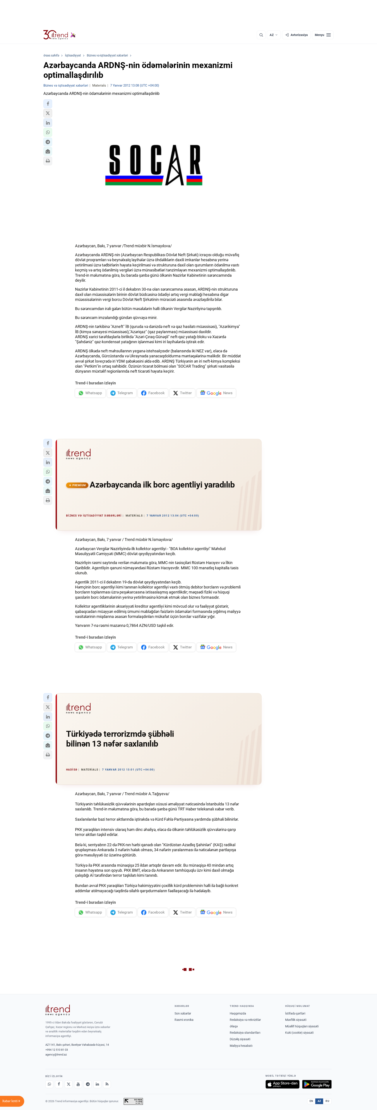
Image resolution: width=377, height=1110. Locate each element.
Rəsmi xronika (184, 1019)
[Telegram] (88, 1084)
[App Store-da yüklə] (283, 1084)
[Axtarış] (261, 35)
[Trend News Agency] (57, 1010)
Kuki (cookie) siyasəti (299, 1032)
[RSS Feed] (107, 1084)
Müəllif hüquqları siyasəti (302, 1026)
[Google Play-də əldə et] (317, 1084)
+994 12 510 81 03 (56, 1049)
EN (311, 1101)
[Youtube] (78, 1084)
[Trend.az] (59, 35)
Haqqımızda (238, 1013)
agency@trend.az (56, 1054)
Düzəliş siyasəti (240, 1039)
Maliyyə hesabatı (241, 1045)
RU (327, 1101)
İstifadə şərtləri (295, 1013)
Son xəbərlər (183, 1013)
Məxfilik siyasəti (295, 1019)
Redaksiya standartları (245, 1032)
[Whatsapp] (49, 1084)
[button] (48, 104)
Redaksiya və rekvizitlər (245, 1019)
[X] (68, 1084)
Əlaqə (234, 1026)
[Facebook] (59, 1084)
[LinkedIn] (97, 1084)
